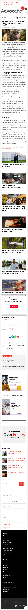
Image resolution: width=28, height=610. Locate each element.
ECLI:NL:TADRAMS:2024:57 (8, 149)
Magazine (11, 2)
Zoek (22, 483)
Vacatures (5, 557)
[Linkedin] (12, 336)
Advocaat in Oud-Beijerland (9, 360)
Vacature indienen (7, 582)
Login (5, 517)
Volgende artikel (18, 342)
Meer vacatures (22, 372)
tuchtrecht (11, 329)
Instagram (5, 567)
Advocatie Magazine (8, 555)
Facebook (5, 563)
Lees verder (4, 169)
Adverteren (5, 580)
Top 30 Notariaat (7, 552)
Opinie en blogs (7, 542)
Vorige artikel (10, 342)
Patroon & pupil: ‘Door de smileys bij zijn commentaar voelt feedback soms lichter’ (13, 208)
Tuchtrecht (16, 325)
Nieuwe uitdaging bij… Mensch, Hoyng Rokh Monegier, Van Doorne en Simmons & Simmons (14, 315)
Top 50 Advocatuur (7, 550)
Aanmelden (14, 306)
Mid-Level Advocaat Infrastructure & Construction (14, 366)
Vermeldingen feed (8, 520)
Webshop (17, 2)
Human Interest (7, 538)
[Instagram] (18, 336)
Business (5, 535)
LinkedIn (5, 565)
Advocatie (14, 9)
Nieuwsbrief (4, 2)
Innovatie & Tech (7, 540)
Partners (5, 559)
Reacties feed (7, 524)
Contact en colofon (6, 4)
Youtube (5, 569)
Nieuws (10, 325)
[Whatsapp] (15, 336)
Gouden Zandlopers (8, 548)
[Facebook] (10, 336)
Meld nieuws (6, 577)
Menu (5, 17)
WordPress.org (7, 527)
